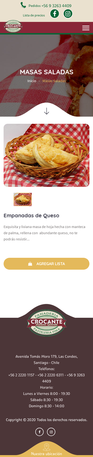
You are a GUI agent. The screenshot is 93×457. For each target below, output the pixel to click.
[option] (46, 155)
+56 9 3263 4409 (56, 5)
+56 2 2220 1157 (21, 375)
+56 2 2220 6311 (50, 375)
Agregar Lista (50, 263)
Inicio (31, 80)
